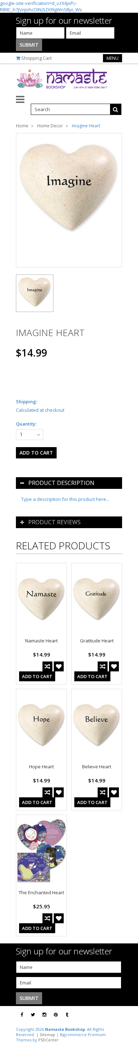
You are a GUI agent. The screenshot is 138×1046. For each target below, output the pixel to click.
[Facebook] (22, 1014)
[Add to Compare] (47, 666)
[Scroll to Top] (127, 1015)
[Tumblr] (67, 1014)
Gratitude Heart (97, 640)
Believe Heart (96, 766)
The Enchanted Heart (41, 892)
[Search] (115, 109)
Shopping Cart (36, 58)
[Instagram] (44, 1014)
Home (22, 126)
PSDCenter (48, 1039)
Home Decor (50, 126)
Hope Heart (41, 766)
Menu (113, 58)
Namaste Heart (41, 640)
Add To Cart (37, 676)
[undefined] (69, 200)
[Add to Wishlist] (59, 666)
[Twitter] (33, 1014)
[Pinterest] (56, 1014)
